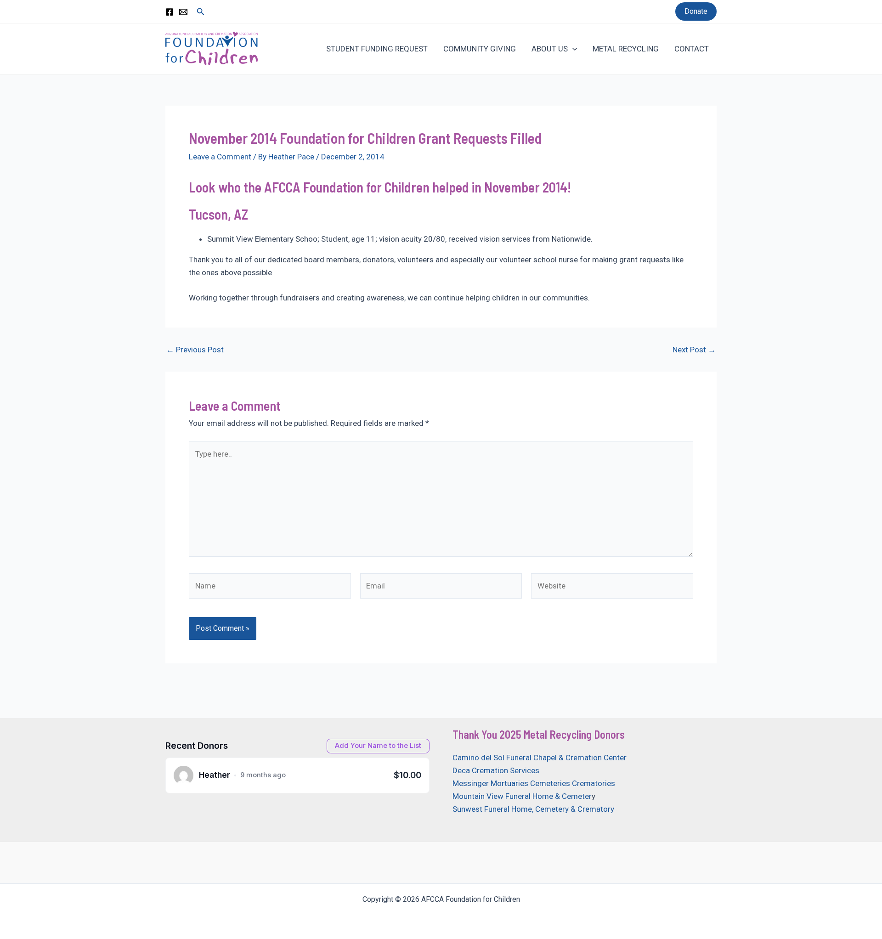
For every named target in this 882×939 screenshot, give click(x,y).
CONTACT (691, 48)
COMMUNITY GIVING (479, 48)
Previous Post (195, 350)
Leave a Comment (220, 156)
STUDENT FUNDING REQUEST (377, 48)
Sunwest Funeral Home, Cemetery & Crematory (533, 809)
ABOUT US (549, 48)
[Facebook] (169, 12)
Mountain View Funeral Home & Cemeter (522, 796)
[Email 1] (183, 12)
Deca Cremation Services (495, 770)
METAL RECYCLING (626, 48)
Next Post (694, 350)
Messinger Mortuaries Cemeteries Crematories (533, 783)
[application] (572, 48)
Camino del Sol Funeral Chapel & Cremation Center (539, 757)
